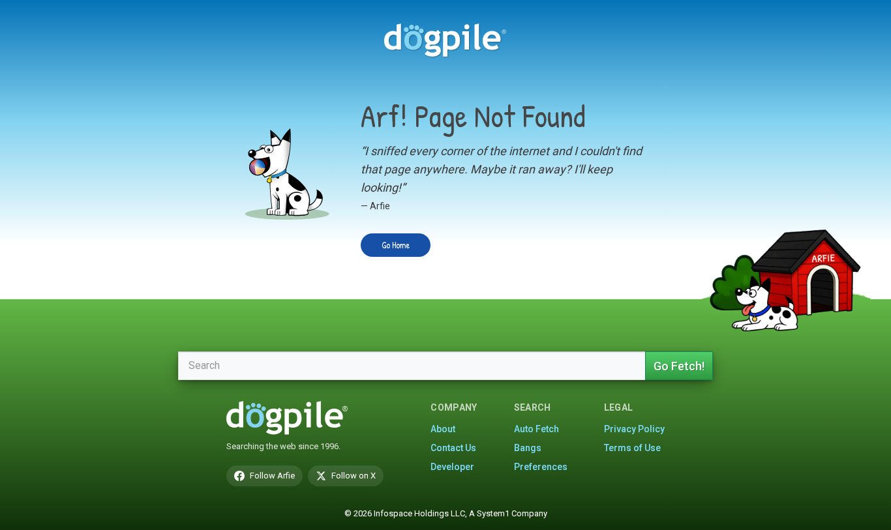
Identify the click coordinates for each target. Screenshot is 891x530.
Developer (452, 467)
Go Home (396, 245)
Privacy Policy (634, 429)
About (442, 429)
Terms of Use (632, 448)
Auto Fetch (536, 429)
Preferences (540, 467)
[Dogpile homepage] (287, 418)
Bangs (527, 448)
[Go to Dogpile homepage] (445, 40)
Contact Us (453, 448)
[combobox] (411, 365)
